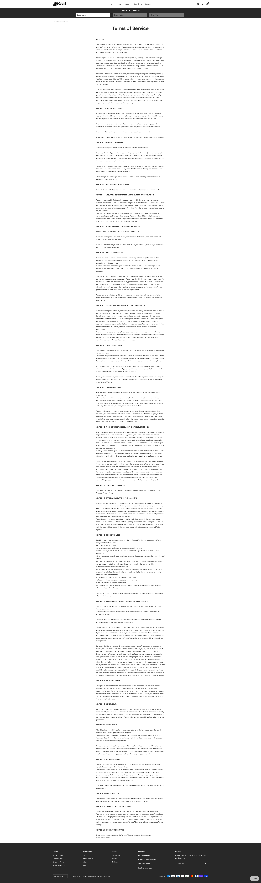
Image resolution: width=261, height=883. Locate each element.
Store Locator (88, 859)
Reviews (115, 862)
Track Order (138, 4)
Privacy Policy (108, 493)
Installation (116, 855)
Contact (148, 4)
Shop (119, 4)
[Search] (198, 4)
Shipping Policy (58, 862)
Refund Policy (58, 859)
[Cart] (207, 4)
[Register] (205, 863)
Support (127, 4)
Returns (114, 859)
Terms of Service (59, 865)
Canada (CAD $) (59, 876)
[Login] (202, 4)
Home (112, 4)
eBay (85, 862)
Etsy (84, 865)
